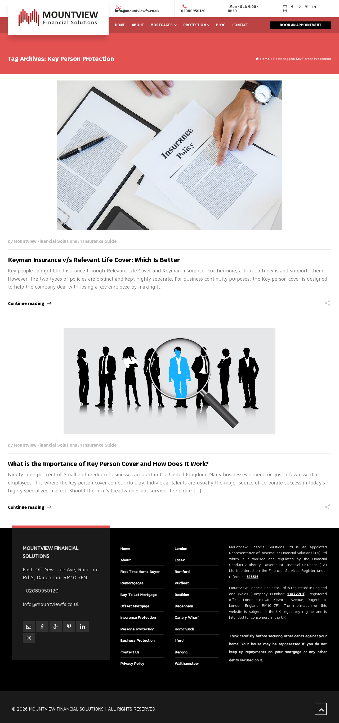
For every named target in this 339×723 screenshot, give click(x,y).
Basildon (182, 594)
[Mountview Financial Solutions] (58, 17)
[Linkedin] (314, 7)
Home (125, 548)
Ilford (179, 640)
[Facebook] (292, 7)
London (181, 548)
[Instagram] (285, 10)
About (126, 560)
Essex (180, 560)
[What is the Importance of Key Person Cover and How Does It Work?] (169, 381)
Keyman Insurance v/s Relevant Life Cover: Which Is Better (94, 260)
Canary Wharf (187, 617)
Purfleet (182, 583)
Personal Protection (137, 629)
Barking (181, 652)
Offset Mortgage (135, 606)
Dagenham (184, 606)
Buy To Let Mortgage (139, 594)
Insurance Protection (138, 617)
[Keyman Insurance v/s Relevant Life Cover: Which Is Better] (169, 155)
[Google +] (299, 7)
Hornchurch (184, 629)
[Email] (285, 7)
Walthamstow (187, 663)
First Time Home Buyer (140, 571)
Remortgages (132, 583)
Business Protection (138, 640)
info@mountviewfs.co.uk (137, 11)
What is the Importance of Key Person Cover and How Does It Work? (108, 464)
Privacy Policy (132, 663)
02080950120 (193, 11)
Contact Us (130, 652)
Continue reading (26, 303)
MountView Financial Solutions (45, 241)
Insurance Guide (100, 241)
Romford (182, 571)
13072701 (295, 593)
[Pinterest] (307, 7)
